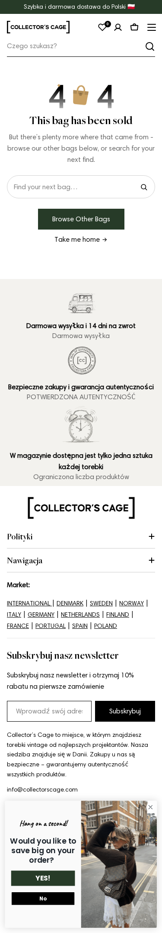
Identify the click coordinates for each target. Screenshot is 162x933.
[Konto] (118, 27)
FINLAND (117, 614)
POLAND (105, 626)
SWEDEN (101, 603)
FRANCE (18, 626)
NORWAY (131, 603)
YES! (43, 878)
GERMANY (41, 614)
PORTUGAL (50, 626)
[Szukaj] (150, 46)
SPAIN (80, 626)
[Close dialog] (150, 807)
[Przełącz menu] (150, 27)
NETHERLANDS (80, 614)
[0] (102, 27)
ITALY (14, 614)
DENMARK (70, 603)
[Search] (143, 187)
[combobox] (81, 46)
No (42, 898)
